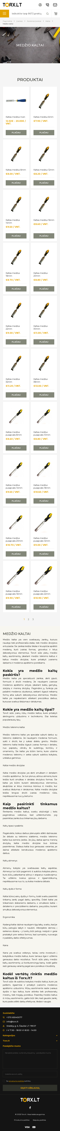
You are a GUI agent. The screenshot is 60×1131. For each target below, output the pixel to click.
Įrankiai (19, 21)
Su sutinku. (18, 1081)
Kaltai (48, 21)
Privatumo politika (21, 1120)
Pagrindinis (7, 21)
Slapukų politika (39, 1120)
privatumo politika (16, 1081)
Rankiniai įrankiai (34, 21)
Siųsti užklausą (30, 1088)
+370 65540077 (14, 1017)
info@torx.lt (12, 1021)
